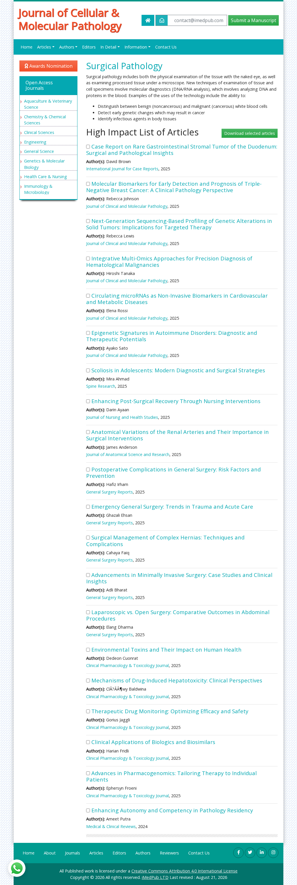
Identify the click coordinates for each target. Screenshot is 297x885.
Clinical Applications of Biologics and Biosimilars (153, 741)
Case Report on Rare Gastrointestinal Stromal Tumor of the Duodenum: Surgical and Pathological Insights (181, 149)
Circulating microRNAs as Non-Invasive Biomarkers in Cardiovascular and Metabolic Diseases (177, 298)
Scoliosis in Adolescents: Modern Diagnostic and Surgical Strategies (178, 370)
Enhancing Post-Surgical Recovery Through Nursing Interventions (175, 401)
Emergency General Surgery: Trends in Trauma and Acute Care (172, 506)
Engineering (35, 142)
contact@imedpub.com (198, 20)
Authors (143, 853)
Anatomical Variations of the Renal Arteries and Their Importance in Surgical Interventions (177, 435)
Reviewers (169, 853)
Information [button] (135, 47)
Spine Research (100, 386)
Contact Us (166, 47)
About (50, 853)
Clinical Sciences (39, 132)
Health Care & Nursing (45, 176)
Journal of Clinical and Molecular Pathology (126, 206)
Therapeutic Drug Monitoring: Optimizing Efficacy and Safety (169, 711)
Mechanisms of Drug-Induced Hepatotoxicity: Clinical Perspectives (176, 680)
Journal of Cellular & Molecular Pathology (70, 19)
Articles (96, 853)
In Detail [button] (108, 47)
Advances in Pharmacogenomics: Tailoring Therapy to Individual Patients (171, 776)
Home (26, 47)
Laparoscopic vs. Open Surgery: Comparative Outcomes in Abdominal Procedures (177, 615)
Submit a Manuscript (253, 20)
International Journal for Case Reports (122, 168)
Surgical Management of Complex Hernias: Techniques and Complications (165, 540)
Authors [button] (66, 47)
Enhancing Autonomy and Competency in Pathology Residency (172, 810)
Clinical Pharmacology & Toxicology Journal (127, 665)
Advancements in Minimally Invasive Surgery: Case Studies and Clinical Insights (179, 578)
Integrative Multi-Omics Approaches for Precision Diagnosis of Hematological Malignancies (169, 261)
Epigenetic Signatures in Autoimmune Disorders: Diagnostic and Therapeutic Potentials (171, 336)
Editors (89, 47)
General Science (39, 151)
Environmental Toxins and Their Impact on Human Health (166, 649)
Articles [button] (44, 47)
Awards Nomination (50, 66)
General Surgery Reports (109, 492)
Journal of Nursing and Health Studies (122, 417)
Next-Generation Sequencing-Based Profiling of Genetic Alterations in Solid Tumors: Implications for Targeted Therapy (179, 224)
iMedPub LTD (155, 877)
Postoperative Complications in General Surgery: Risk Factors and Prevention (173, 472)
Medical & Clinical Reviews (111, 826)
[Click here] (238, 853)
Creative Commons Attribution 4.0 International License (184, 871)
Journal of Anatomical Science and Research (127, 454)
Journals (72, 853)
